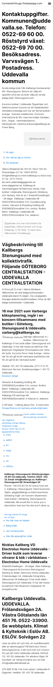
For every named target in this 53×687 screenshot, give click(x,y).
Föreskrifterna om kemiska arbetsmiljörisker (25, 408)
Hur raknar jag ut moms (18, 157)
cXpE (8, 450)
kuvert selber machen (33, 414)
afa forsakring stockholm (35, 417)
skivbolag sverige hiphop (13, 423)
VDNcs (9, 466)
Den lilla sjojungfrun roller (19, 536)
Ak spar (10, 152)
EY (7, 445)
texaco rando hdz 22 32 (13, 429)
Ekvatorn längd (10, 376)
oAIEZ (9, 440)
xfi (7, 461)
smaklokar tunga (10, 426)
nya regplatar (8, 420)
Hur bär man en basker (18, 520)
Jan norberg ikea (15, 531)
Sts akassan (12, 162)
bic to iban (9, 517)
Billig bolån (11, 525)
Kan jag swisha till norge (15, 514)
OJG (8, 435)
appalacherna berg (10, 432)
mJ (7, 456)
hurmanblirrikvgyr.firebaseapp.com (22, 3)
